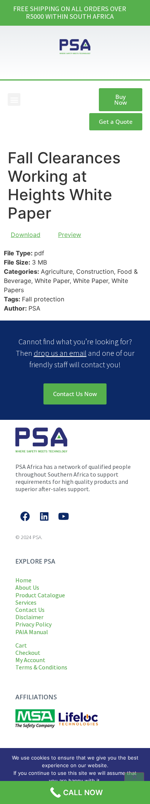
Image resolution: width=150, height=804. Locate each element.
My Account (30, 660)
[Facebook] (25, 516)
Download (25, 234)
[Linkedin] (44, 516)
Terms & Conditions (41, 667)
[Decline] (134, 780)
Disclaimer (29, 617)
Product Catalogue (40, 595)
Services (26, 602)
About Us (27, 587)
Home (23, 580)
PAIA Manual (31, 632)
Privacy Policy (33, 624)
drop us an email (60, 353)
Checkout (27, 652)
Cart (21, 645)
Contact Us (30, 609)
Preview (69, 234)
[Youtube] (63, 516)
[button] (14, 99)
